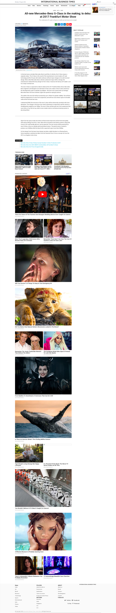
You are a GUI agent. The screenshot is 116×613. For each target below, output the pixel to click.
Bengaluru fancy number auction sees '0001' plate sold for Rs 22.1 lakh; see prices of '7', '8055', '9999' (43, 168)
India (16, 587)
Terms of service (41, 593)
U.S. (37, 607)
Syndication (39, 591)
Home (29, 5)
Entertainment (64, 5)
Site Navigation (61, 593)
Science (52, 5)
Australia (39, 599)
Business (39, 5)
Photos (17, 604)
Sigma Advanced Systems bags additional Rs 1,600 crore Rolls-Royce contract (23, 168)
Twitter (68, 600)
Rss (70, 603)
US (15, 589)
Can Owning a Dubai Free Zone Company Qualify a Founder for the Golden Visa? (83, 62)
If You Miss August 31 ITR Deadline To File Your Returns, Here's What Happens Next (82, 74)
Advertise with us (41, 587)
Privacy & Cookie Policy (42, 595)
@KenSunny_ (25, 23)
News (33, 5)
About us (60, 587)
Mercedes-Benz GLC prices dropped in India (32, 146)
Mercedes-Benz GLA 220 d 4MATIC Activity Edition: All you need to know (39, 145)
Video (79, 5)
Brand (59, 589)
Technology (45, 5)
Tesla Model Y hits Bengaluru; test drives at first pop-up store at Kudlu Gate (62, 168)
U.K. (37, 605)
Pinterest (76, 603)
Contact (60, 595)
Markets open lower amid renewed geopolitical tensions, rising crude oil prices (82, 68)
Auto (16, 602)
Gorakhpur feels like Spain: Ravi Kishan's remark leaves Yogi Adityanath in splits (82, 34)
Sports (57, 5)
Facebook (76, 600)
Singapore (39, 603)
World (16, 591)
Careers (60, 591)
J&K (83, 5)
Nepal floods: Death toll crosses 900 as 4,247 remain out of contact (82, 40)
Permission (39, 589)
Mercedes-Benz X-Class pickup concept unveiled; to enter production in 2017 (41, 143)
